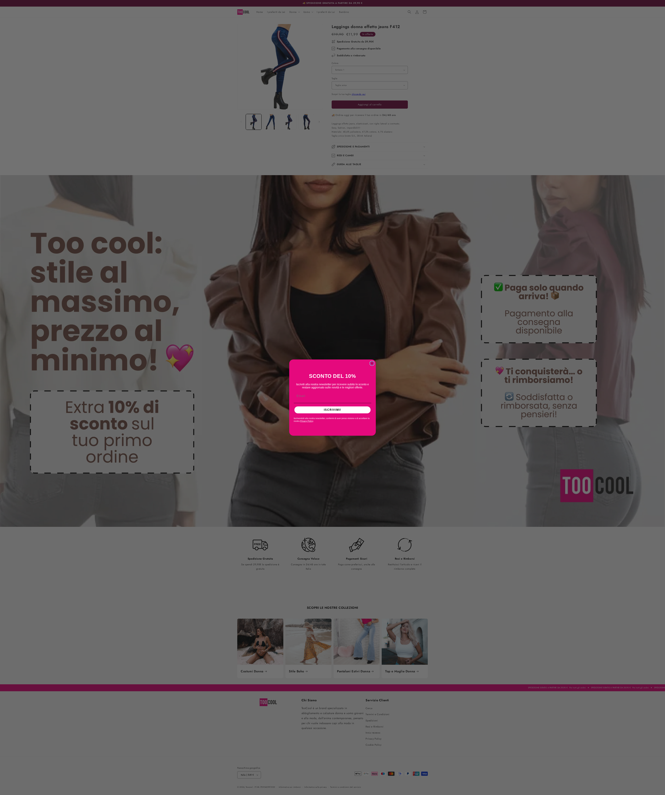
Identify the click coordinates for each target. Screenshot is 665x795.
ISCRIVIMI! (332, 409)
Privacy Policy (306, 421)
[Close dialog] (372, 363)
